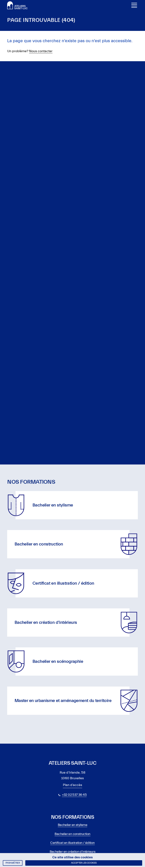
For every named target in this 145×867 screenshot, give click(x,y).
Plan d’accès (72, 785)
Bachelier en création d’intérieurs (73, 852)
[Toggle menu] (134, 5)
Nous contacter (40, 51)
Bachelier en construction (72, 834)
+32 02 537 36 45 (74, 795)
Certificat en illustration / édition (72, 843)
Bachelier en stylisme (72, 825)
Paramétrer (12, 862)
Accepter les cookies (84, 862)
